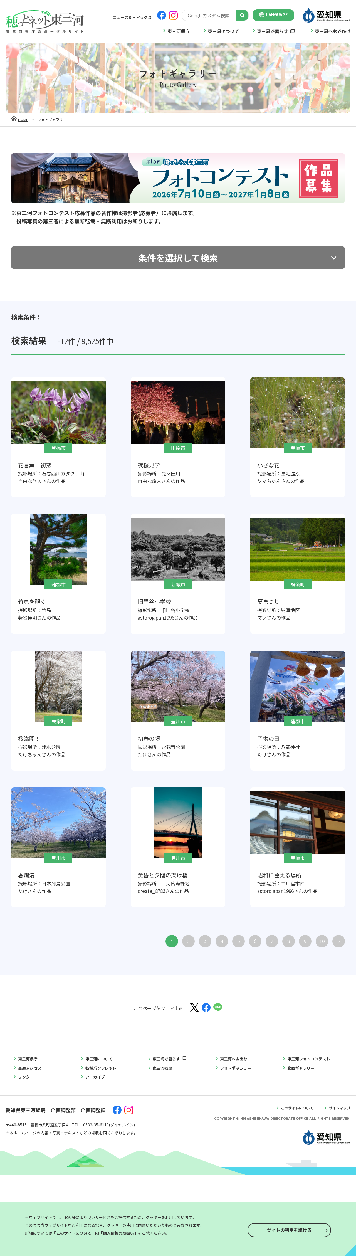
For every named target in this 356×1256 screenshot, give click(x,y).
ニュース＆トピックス (132, 17)
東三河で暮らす (272, 31)
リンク (24, 1077)
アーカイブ (95, 1077)
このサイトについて (297, 1108)
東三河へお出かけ (235, 1059)
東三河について (223, 31)
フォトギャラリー (235, 1068)
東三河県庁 (178, 31)
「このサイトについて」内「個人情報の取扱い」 (95, 1233)
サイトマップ (339, 1108)
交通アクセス (29, 1068)
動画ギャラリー (301, 1068)
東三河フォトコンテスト (308, 1059)
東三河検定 (162, 1068)
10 (322, 941)
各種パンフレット (101, 1068)
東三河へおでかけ (332, 31)
